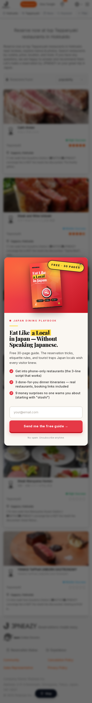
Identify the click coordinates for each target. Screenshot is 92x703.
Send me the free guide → (46, 426)
